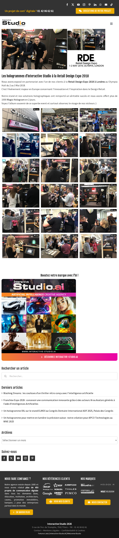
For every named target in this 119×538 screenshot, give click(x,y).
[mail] (106, 4)
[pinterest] (89, 4)
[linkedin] (95, 4)
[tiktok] (111, 4)
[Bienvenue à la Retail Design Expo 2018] (20, 120)
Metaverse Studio (74, 533)
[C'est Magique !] (98, 221)
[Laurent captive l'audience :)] (59, 196)
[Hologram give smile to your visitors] (59, 145)
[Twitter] (11, 458)
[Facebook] (4, 458)
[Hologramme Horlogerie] (98, 145)
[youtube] (78, 4)
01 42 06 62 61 (45, 11)
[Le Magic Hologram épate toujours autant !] (59, 221)
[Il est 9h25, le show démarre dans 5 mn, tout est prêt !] (98, 196)
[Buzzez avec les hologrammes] (20, 170)
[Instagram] (25, 458)
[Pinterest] (32, 458)
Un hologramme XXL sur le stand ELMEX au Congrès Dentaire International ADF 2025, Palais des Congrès (58, 410)
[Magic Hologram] (107, 491)
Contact (37, 530)
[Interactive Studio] (13, 20)
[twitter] (73, 4)
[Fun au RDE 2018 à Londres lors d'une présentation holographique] (20, 196)
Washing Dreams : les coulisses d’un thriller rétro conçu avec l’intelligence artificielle (48, 393)
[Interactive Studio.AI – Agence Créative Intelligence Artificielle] (88, 484)
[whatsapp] (100, 4)
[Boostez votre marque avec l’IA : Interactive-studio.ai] (39, 280)
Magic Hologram (16, 99)
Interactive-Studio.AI (58, 533)
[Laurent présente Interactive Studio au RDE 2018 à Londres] (98, 170)
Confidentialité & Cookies (73, 530)
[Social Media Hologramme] (59, 170)
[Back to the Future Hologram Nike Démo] (98, 246)
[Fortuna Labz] (88, 491)
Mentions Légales (51, 530)
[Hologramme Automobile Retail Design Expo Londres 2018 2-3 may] (20, 145)
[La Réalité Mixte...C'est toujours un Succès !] (20, 246)
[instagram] (84, 4)
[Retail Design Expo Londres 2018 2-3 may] (59, 120)
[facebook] (67, 4)
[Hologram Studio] (107, 484)
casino (8, 499)
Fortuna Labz (43, 533)
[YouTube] (18, 458)
